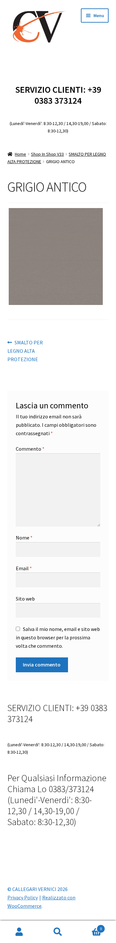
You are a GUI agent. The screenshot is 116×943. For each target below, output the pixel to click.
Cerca (58, 932)
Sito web (25, 598)
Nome (24, 537)
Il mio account (19, 932)
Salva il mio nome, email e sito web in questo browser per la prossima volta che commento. (58, 637)
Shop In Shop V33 (47, 154)
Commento (30, 448)
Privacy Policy (22, 897)
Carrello (89, 926)
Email (24, 568)
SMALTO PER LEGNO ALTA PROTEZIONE (25, 350)
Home (20, 154)
